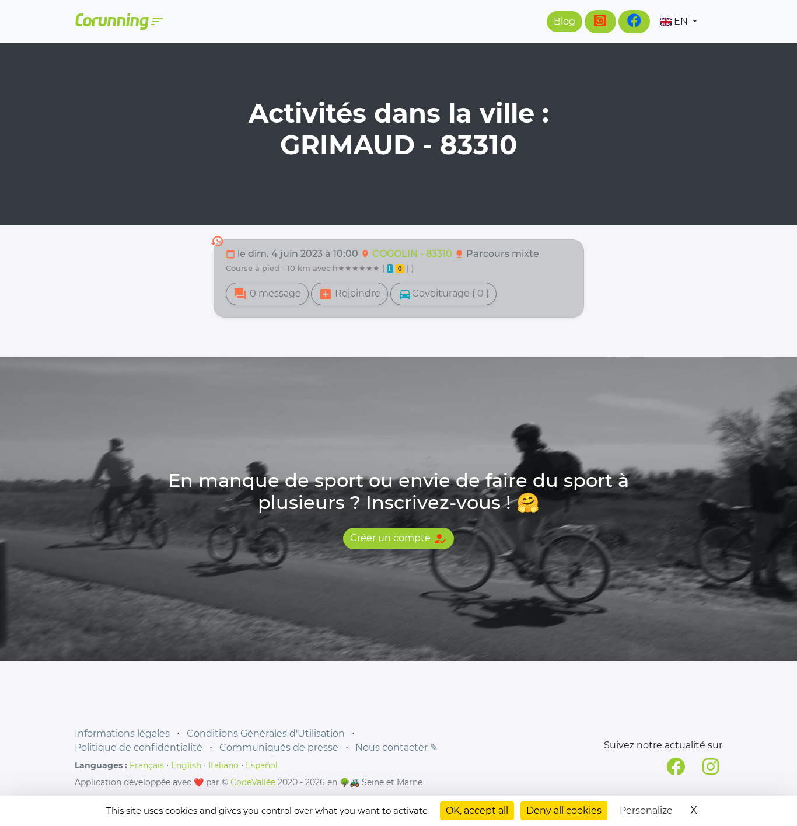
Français (147, 765)
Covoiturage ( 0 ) (443, 294)
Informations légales (122, 733)
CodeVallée (252, 782)
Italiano (223, 765)
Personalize (646, 810)
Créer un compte (398, 539)
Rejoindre (349, 294)
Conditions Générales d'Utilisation (266, 733)
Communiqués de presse (278, 747)
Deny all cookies (564, 810)
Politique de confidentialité (138, 747)
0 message (267, 294)
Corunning (118, 21)
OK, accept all (477, 810)
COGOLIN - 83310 (413, 253)
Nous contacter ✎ (396, 747)
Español (262, 765)
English (186, 765)
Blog (564, 21)
